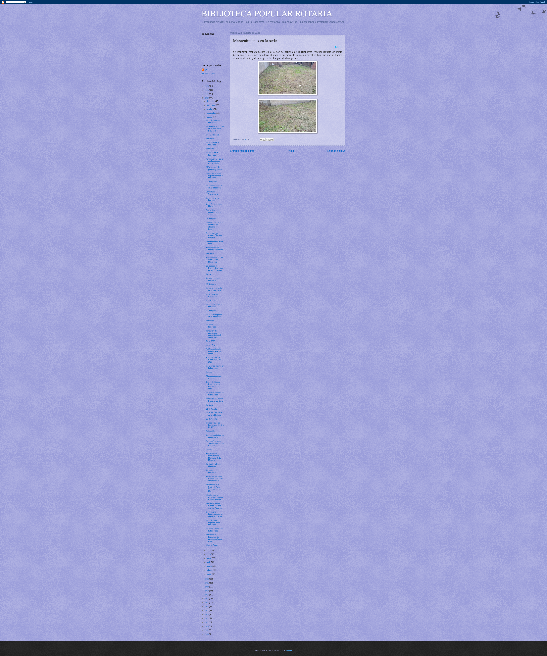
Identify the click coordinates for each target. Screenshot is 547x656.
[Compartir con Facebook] (269, 139)
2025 (207, 90)
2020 (207, 587)
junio (209, 554)
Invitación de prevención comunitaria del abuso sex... (213, 334)
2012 (207, 618)
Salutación (210, 431)
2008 (207, 634)
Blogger (289, 650)
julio (209, 550)
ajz (205, 70)
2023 (207, 98)
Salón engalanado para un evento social (213, 351)
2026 (207, 86)
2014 (207, 610)
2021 (207, 583)
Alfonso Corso (212, 545)
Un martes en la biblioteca (212, 144)
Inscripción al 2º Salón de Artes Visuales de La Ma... (213, 488)
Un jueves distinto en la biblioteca (215, 394)
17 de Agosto (211, 311)
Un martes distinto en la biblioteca (215, 436)
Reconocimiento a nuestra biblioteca (214, 248)
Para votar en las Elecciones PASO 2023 (214, 359)
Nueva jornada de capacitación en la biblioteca (214, 175)
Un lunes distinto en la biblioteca (214, 530)
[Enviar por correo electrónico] (261, 139)
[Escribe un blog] (264, 139)
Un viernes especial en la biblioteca (214, 187)
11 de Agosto (211, 409)
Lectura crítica (212, 300)
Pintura (209, 372)
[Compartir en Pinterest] (272, 139)
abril (209, 562)
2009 (207, 630)
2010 (207, 626)
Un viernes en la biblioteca (213, 279)
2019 (207, 591)
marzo (209, 566)
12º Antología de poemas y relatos (214, 168)
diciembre (211, 101)
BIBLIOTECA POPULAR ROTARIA (267, 13)
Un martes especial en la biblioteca (214, 316)
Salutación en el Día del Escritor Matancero (214, 260)
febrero (210, 570)
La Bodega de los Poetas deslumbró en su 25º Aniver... (214, 268)
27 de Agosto (211, 182)
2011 (207, 622)
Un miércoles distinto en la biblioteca (215, 414)
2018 (207, 595)
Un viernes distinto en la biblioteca (215, 367)
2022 (207, 579)
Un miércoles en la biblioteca (214, 121)
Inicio (291, 150)
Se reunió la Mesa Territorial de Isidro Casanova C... (215, 443)
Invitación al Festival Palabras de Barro (214, 400)
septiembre (211, 113)
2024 (207, 94)
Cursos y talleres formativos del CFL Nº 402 (215, 425)
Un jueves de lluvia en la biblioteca (214, 289)
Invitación (210, 139)
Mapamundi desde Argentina (213, 377)
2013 (207, 614)
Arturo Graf (210, 345)
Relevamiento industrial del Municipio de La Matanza (213, 456)
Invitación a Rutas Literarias (213, 465)
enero (209, 574)
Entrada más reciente (242, 150)
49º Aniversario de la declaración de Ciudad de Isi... (214, 161)
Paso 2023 (210, 341)
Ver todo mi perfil (209, 74)
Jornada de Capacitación (212, 193)
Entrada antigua (336, 150)
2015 (207, 607)
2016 (207, 603)
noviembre (211, 105)
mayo (209, 558)
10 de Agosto (211, 419)
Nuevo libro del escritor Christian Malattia (214, 235)
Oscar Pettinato (212, 135)
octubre (210, 109)
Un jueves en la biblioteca (212, 199)
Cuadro (209, 450)
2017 (207, 599)
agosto (210, 117)
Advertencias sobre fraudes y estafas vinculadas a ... (214, 478)
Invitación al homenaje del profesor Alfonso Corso (214, 538)
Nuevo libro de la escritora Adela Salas (213, 212)
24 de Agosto (211, 219)
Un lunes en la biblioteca (212, 154)
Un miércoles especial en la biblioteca (213, 522)
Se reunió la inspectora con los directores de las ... (215, 514)
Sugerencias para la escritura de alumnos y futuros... (214, 225)
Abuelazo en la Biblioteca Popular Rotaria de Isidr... (214, 497)
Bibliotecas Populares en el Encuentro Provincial (215, 128)
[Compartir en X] (266, 139)
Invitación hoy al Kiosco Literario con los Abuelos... (214, 506)
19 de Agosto (211, 284)
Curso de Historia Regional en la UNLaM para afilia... (213, 385)
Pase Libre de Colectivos (212, 295)
